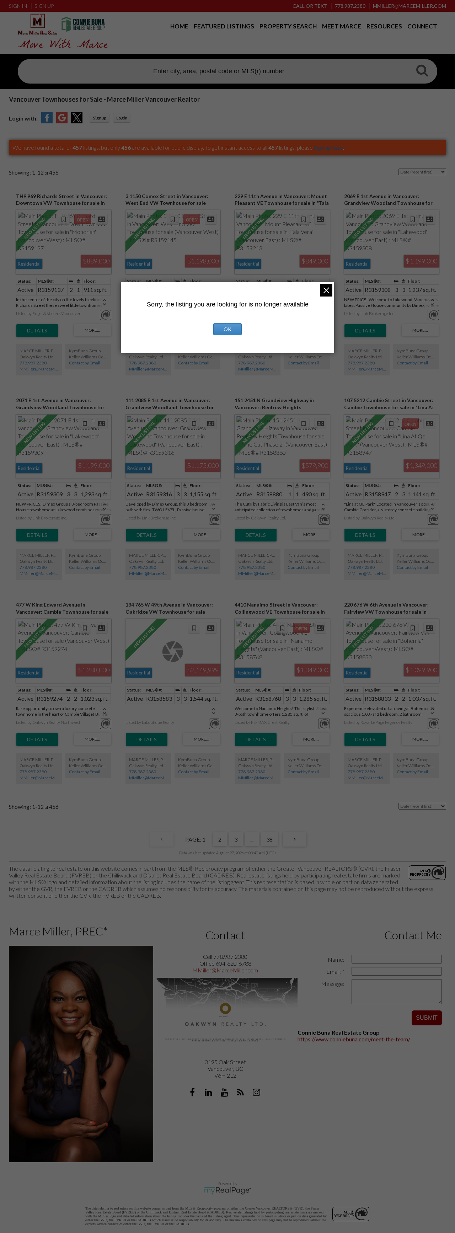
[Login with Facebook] (47, 121)
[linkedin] (209, 1093)
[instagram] (257, 1093)
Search (422, 72)
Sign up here (328, 147)
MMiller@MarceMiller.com (45, 369)
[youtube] (225, 1093)
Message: (332, 983)
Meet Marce (341, 26)
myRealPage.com (228, 1191)
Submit (427, 1018)
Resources (384, 26)
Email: (334, 971)
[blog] (241, 1093)
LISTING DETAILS (37, 330)
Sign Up (44, 6)
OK (227, 329)
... (251, 839)
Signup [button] (99, 118)
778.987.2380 (33, 362)
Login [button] (121, 118)
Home (179, 26)
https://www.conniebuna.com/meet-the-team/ (354, 1039)
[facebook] (193, 1093)
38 (269, 839)
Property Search (288, 26)
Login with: (23, 118)
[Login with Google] (62, 121)
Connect (422, 26)
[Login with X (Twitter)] (76, 121)
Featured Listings (224, 26)
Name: (336, 959)
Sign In (18, 6)
